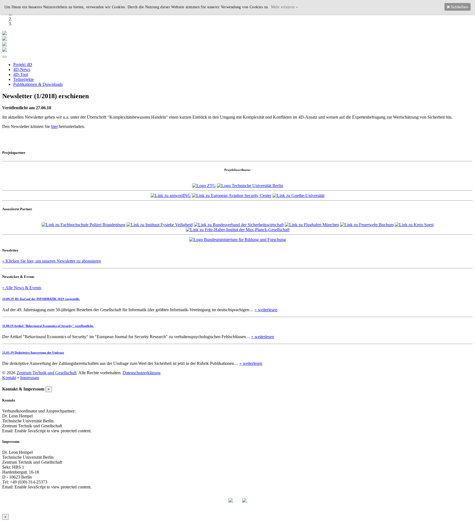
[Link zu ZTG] (204, 185)
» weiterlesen (266, 309)
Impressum (29, 377)
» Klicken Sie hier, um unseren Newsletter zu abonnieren (51, 261)
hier (54, 126)
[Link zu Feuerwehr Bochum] (367, 224)
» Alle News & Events (21, 287)
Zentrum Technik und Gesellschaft (46, 372)
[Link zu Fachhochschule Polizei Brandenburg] (83, 224)
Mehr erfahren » (284, 7)
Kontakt (9, 377)
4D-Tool (20, 74)
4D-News (21, 69)
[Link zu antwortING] (171, 195)
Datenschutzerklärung (142, 372)
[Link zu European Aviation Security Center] (231, 195)
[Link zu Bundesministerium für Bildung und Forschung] (237, 239)
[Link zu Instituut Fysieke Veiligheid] (159, 224)
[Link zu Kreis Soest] (414, 224)
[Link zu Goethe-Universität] (298, 195)
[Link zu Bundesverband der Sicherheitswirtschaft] (239, 224)
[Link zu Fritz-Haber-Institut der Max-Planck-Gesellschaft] (237, 229)
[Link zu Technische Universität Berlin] (250, 185)
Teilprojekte (23, 79)
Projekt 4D (22, 64)
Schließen (459, 7)
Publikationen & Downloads (38, 84)
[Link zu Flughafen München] (312, 224)
